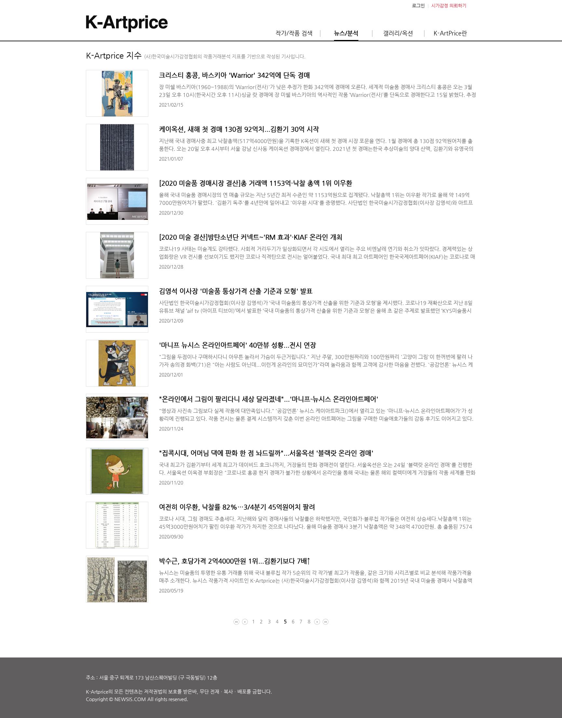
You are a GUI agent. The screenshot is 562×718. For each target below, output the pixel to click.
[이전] (245, 622)
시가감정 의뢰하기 (448, 5)
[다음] (316, 622)
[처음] (237, 622)
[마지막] (324, 622)
